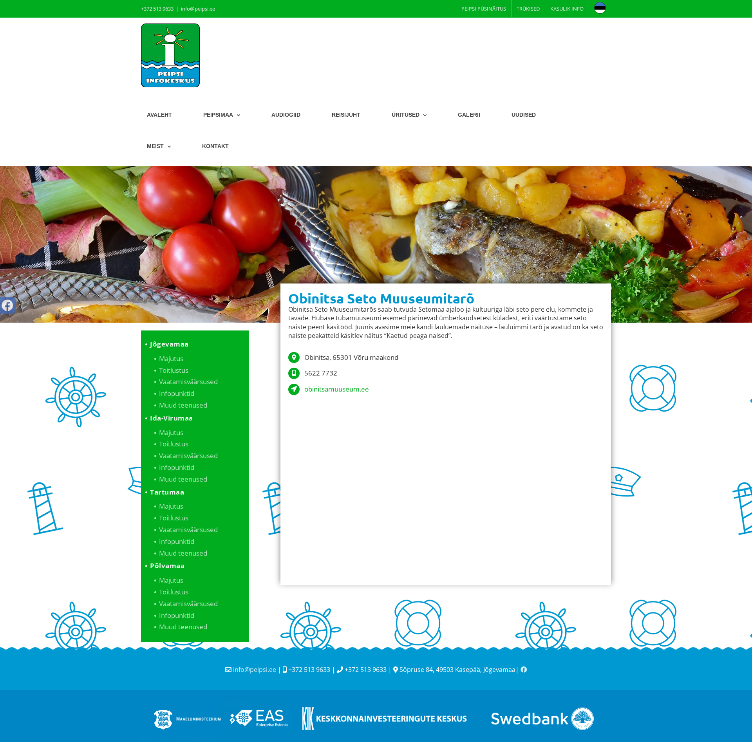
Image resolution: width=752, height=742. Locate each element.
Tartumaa (167, 491)
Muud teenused (183, 405)
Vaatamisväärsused (188, 381)
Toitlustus (173, 370)
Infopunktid (176, 393)
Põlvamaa (167, 565)
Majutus (171, 358)
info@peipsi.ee (198, 8)
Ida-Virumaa (171, 417)
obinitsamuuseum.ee (336, 389)
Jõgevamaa (169, 343)
